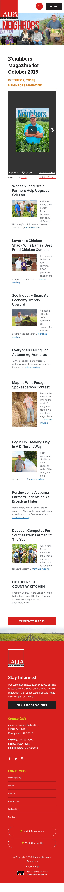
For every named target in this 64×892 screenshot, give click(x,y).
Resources (13, 801)
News (11, 785)
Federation (13, 809)
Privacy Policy (32, 866)
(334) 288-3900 (39, 6)
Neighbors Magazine (25, 85)
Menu (53, 6)
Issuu (24, 177)
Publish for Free (47, 177)
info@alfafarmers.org (26, 748)
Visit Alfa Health (34, 843)
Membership (14, 777)
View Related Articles (32, 621)
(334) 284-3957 (21, 743)
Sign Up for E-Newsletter (32, 705)
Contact (12, 817)
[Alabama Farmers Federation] (16, 658)
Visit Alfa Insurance (34, 831)
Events (11, 793)
